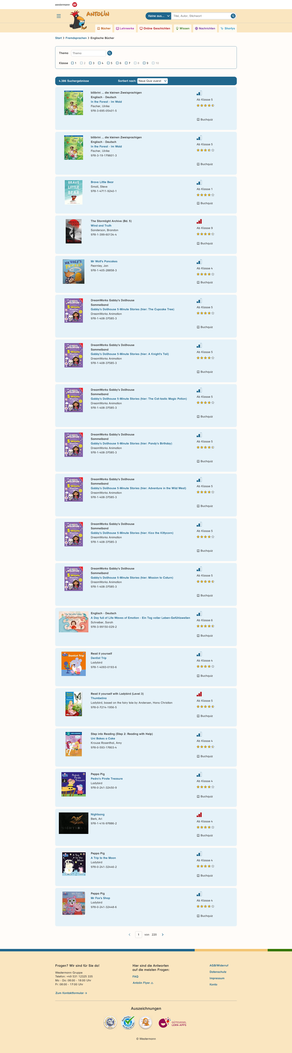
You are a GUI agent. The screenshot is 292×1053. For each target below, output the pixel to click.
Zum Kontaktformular (70, 993)
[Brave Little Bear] (73, 192)
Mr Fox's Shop (100, 898)
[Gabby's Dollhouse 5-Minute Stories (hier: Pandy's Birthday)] (73, 445)
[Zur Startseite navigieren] (86, 16)
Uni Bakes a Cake (103, 738)
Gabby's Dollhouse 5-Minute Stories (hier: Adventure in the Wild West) (138, 488)
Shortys (230, 28)
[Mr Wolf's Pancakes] (73, 271)
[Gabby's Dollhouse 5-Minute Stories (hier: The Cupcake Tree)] (73, 310)
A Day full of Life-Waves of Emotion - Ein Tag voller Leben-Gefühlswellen (140, 618)
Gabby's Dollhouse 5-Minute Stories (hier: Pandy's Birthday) (131, 443)
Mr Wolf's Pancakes (104, 261)
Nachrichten (207, 28)
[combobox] (158, 16)
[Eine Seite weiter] (162, 934)
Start (58, 38)
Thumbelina (99, 698)
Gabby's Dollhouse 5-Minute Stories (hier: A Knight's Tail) (130, 354)
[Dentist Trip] (73, 664)
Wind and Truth (101, 225)
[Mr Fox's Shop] (74, 904)
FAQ (135, 976)
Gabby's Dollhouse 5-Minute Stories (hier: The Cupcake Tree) (132, 309)
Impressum (217, 978)
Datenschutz (218, 972)
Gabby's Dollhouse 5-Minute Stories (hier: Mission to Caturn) (132, 577)
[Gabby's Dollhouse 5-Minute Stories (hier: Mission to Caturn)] (73, 579)
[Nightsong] (73, 823)
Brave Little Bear (102, 182)
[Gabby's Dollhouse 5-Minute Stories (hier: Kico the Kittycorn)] (73, 534)
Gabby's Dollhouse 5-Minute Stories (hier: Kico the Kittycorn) (132, 533)
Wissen (184, 28)
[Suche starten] (233, 16)
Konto (213, 984)
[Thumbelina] (73, 704)
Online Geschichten (157, 28)
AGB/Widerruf (219, 965)
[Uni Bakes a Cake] (74, 744)
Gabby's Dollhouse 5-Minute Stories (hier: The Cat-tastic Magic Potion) (139, 398)
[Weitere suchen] (109, 53)
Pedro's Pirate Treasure (107, 778)
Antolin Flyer (141, 983)
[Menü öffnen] (58, 16)
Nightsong (97, 814)
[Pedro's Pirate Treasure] (73, 784)
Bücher (106, 28)
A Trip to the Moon (103, 858)
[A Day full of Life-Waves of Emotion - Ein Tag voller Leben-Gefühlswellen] (73, 621)
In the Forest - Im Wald (106, 101)
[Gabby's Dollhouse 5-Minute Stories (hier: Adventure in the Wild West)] (73, 489)
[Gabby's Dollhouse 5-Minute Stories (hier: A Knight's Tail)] (73, 355)
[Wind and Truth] (74, 231)
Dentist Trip (98, 658)
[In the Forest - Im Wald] (73, 103)
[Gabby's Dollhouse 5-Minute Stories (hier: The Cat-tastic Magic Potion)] (73, 400)
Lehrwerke (127, 28)
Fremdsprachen (76, 38)
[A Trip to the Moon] (74, 863)
